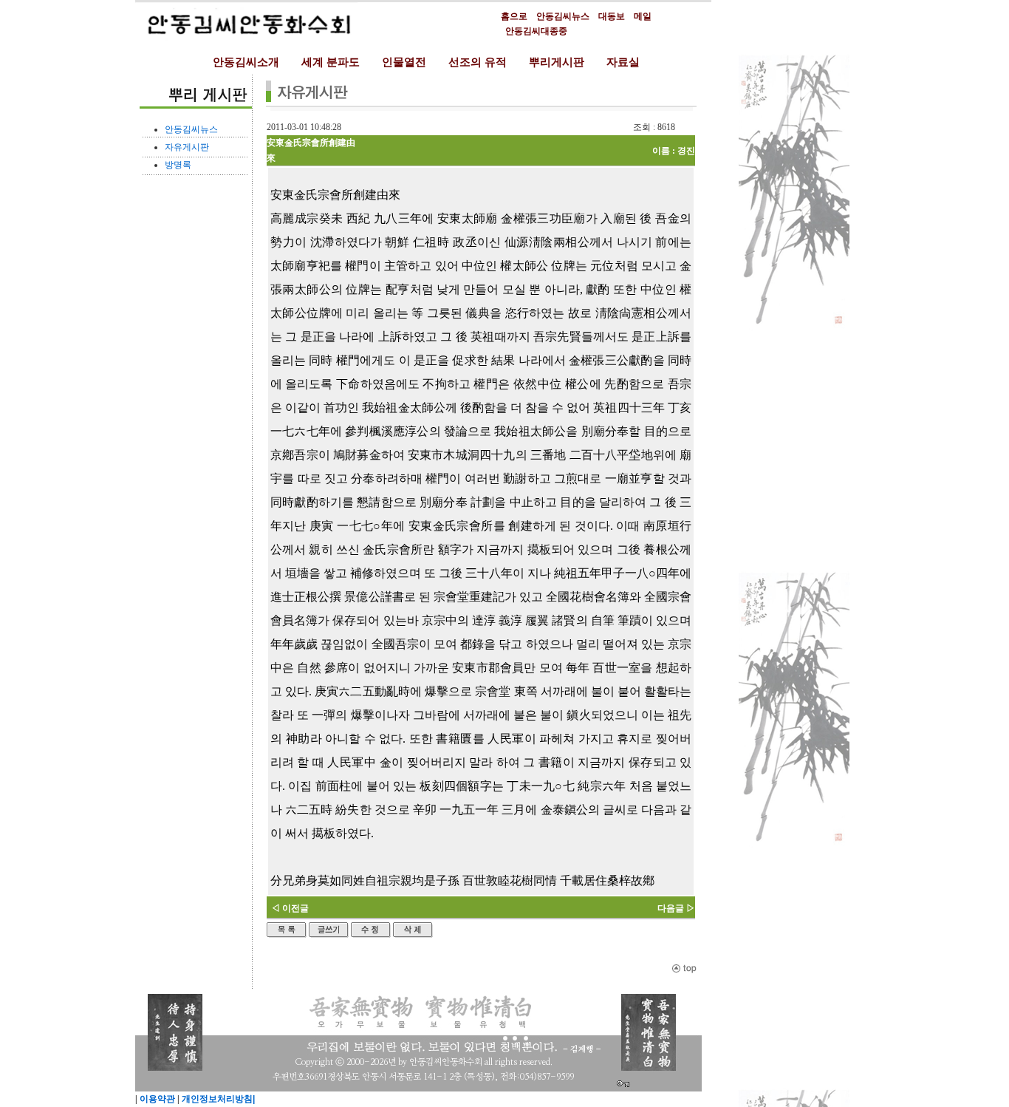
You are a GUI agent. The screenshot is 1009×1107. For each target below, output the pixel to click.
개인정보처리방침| (217, 1099)
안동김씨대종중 (536, 31)
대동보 (611, 16)
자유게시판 (187, 147)
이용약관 (156, 1099)
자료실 (623, 62)
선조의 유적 (477, 62)
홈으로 (514, 16)
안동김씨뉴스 (562, 16)
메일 (642, 16)
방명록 (178, 165)
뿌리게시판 (556, 62)
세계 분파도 (330, 62)
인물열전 (404, 62)
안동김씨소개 (246, 62)
